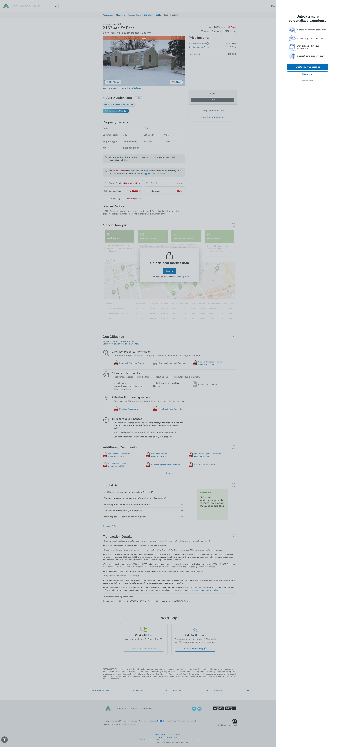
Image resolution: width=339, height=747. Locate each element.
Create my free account (307, 66)
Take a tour (307, 74)
